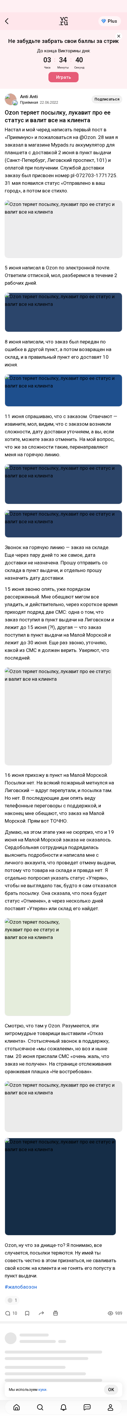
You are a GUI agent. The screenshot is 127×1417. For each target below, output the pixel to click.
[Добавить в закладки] (27, 1313)
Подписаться (107, 99)
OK (111, 1389)
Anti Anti (29, 96)
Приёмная (29, 102)
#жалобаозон (21, 1287)
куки (42, 1389)
